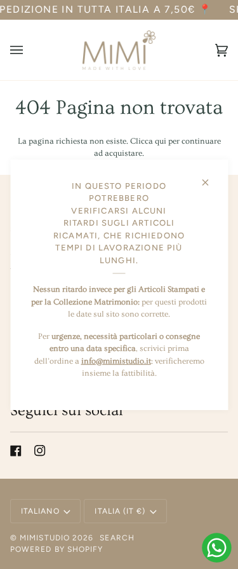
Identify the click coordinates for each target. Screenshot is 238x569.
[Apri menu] (29, 50)
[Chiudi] (210, 177)
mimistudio (45, 537)
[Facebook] (16, 450)
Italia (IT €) (120, 511)
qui (160, 141)
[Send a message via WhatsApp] (217, 548)
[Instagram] (40, 450)
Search (117, 537)
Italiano (40, 511)
